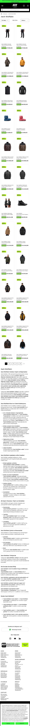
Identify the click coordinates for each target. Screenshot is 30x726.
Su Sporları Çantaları (3, 697)
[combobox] (15, 10)
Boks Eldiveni (4, 676)
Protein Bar (3, 661)
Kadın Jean (3, 656)
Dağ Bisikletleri (18, 687)
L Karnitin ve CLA (19, 664)
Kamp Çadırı (4, 675)
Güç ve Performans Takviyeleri (18, 666)
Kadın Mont (3, 653)
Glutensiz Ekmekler (3, 664)
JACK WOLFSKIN (12, 13)
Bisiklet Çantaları (5, 698)
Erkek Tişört (18, 652)
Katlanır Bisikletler (17, 684)
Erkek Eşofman (18, 654)
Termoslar (3, 673)
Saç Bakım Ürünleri (17, 673)
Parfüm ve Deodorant (17, 676)
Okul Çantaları (4, 695)
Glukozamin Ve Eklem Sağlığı (4, 687)
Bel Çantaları (4, 694)
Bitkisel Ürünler (4, 685)
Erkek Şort (17, 653)
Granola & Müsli (4, 662)
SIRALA (23, 20)
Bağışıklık (3, 684)
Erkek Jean (17, 656)
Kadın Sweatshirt (5, 654)
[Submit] (2, 10)
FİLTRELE (4, 20)
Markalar (5, 13)
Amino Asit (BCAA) (17, 663)
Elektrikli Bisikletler (17, 686)
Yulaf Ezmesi (4, 665)
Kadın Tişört (3, 652)
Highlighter (17, 677)
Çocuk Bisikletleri (19, 689)
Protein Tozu (18, 661)
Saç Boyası (17, 678)
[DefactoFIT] (15, 6)
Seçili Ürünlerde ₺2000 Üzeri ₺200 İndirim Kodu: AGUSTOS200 (15, 1)
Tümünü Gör (3, 657)
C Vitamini (3, 683)
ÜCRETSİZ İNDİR (25, 645)
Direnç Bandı (4, 674)
